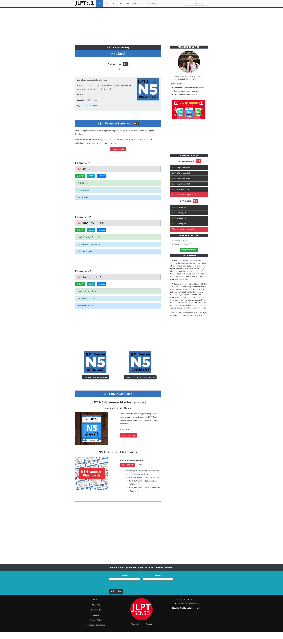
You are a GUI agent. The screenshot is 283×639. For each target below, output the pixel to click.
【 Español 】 (148, 624)
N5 (100, 3)
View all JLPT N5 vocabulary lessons (140, 377)
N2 (121, 3)
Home (95, 600)
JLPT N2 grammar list (181, 184)
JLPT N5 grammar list (181, 168)
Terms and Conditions (96, 625)
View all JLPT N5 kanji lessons (95, 377)
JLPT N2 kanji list (179, 224)
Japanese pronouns (90, 106)
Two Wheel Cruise (192, 603)
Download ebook (129, 435)
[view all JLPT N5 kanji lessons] (95, 362)
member (181, 84)
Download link (127, 465)
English (102, 176)
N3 (114, 3)
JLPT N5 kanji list (179, 207)
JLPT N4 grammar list (181, 173)
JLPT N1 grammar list (180, 189)
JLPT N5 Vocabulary (90, 100)
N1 (128, 3)
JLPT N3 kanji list (179, 218)
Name (125, 576)
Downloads (150, 3)
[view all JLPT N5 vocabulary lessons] (148, 89)
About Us (96, 605)
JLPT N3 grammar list (181, 178)
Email (158, 576)
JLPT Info (137, 3)
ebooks (96, 615)
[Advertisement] (141, 25)
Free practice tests (188, 250)
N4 (107, 3)
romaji (91, 176)
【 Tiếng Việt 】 (135, 624)
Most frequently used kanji (183, 229)
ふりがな (80, 176)
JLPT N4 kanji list (179, 213)
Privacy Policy (96, 620)
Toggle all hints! (118, 149)
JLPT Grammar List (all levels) (184, 195)
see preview (142, 474)
